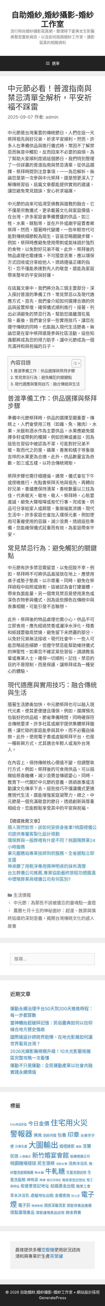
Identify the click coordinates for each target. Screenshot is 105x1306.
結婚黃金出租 (62, 1186)
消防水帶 (61, 1164)
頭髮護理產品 (22, 1212)
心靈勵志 (25, 1156)
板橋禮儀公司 (80, 1156)
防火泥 (75, 1196)
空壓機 (47, 1249)
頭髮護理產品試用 (50, 1212)
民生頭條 (46, 1163)
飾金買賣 (73, 1212)
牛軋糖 (55, 1171)
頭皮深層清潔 (54, 1205)
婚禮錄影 (67, 1146)
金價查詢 (62, 1195)
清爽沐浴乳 (78, 1163)
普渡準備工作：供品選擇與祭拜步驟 (44, 370)
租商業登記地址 (73, 1180)
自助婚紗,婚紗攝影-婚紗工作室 (52, 19)
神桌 (43, 1180)
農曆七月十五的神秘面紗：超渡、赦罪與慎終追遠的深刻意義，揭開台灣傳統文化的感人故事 (52, 918)
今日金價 (38, 1123)
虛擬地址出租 (42, 1195)
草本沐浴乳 (19, 1195)
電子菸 (24, 1205)
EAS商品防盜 (18, 1124)
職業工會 (83, 1186)
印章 (73, 1134)
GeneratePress (52, 1297)
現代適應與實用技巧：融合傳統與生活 (47, 384)
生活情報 (22, 895)
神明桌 (32, 1180)
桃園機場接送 (23, 1163)
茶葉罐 (56, 1256)
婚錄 (79, 1146)
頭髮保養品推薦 (79, 1205)
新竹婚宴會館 (50, 1155)
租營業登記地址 (35, 1186)
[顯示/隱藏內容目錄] (74, 363)
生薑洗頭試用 (76, 1172)
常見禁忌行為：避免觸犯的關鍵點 (43, 377)
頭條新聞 (37, 1205)
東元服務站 (18, 853)
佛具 (38, 1135)
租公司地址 (54, 1180)
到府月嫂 (49, 1135)
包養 (62, 1135)
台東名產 (21, 1146)
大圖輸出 (43, 1144)
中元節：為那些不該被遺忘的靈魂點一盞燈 (55, 902)
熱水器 (39, 1172)
